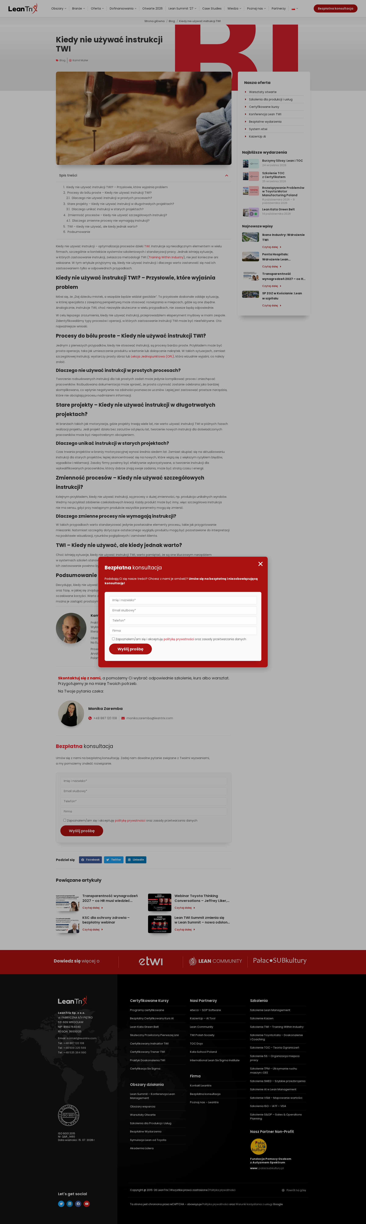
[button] (260, 564)
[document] (183, 612)
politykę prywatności (179, 639)
